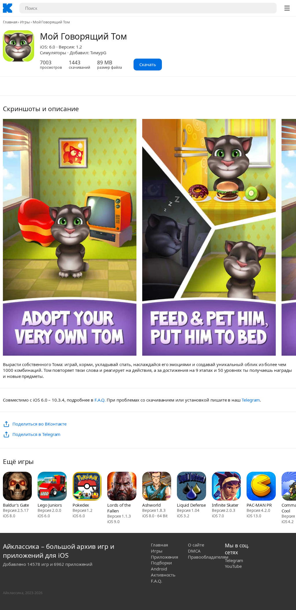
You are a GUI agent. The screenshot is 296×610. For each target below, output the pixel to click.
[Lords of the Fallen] (121, 487)
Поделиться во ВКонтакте (39, 424)
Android (159, 569)
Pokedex (81, 505)
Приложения (164, 557)
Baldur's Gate (16, 505)
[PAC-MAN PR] (261, 487)
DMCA (194, 551)
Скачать (147, 64)
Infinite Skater (225, 505)
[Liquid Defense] (191, 487)
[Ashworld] (156, 487)
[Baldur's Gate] (17, 487)
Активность (163, 575)
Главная (10, 22)
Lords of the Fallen (118, 508)
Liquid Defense (191, 505)
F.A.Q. (100, 400)
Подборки (161, 563)
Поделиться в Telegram (36, 434)
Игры (25, 22)
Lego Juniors (50, 505)
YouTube (233, 566)
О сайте (196, 545)
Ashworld (151, 505)
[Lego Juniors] (52, 487)
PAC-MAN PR (259, 505)
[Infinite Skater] (226, 487)
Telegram (251, 400)
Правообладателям (208, 557)
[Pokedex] (87, 487)
